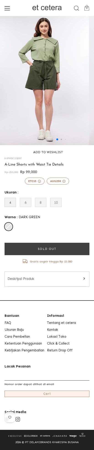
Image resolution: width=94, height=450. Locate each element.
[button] (47, 152)
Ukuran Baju (14, 330)
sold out (47, 249)
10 (56, 203)
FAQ (8, 323)
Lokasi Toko (56, 336)
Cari (47, 393)
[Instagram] (18, 419)
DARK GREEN (9, 227)
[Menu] (7, 8)
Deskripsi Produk (21, 279)
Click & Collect (58, 343)
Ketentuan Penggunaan (23, 343)
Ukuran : (11, 192)
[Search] (76, 8)
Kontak (52, 330)
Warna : (22, 217)
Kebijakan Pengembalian (24, 350)
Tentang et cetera (61, 323)
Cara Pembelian (17, 336)
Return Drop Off (60, 350)
